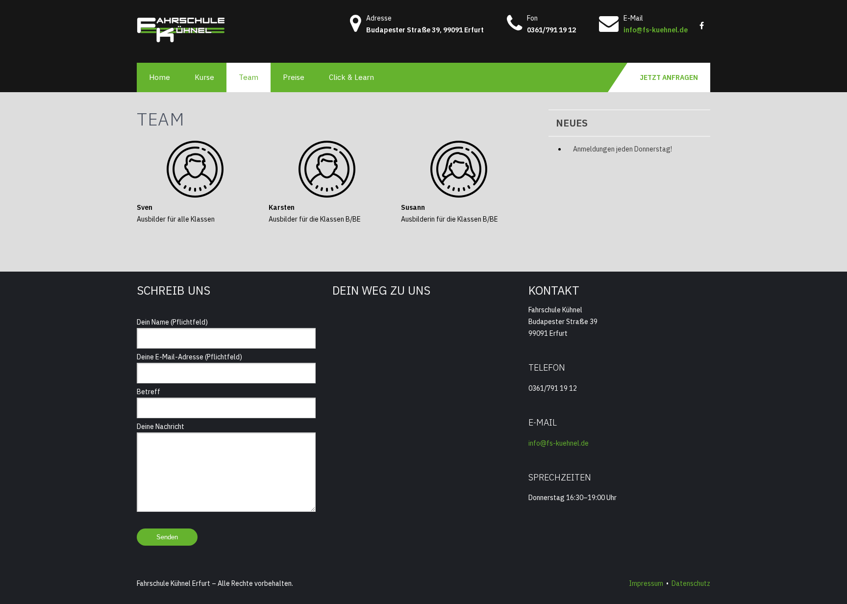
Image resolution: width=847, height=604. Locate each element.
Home (159, 77)
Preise (293, 77)
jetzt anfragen (669, 77)
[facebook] (701, 22)
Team (248, 77)
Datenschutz (691, 583)
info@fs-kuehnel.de (655, 29)
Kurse (204, 77)
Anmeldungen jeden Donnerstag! (622, 149)
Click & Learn (351, 77)
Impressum (646, 583)
